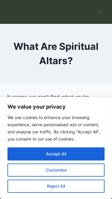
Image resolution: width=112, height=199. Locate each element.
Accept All (56, 153)
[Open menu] (99, 11)
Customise (56, 169)
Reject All (56, 186)
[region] (56, 148)
